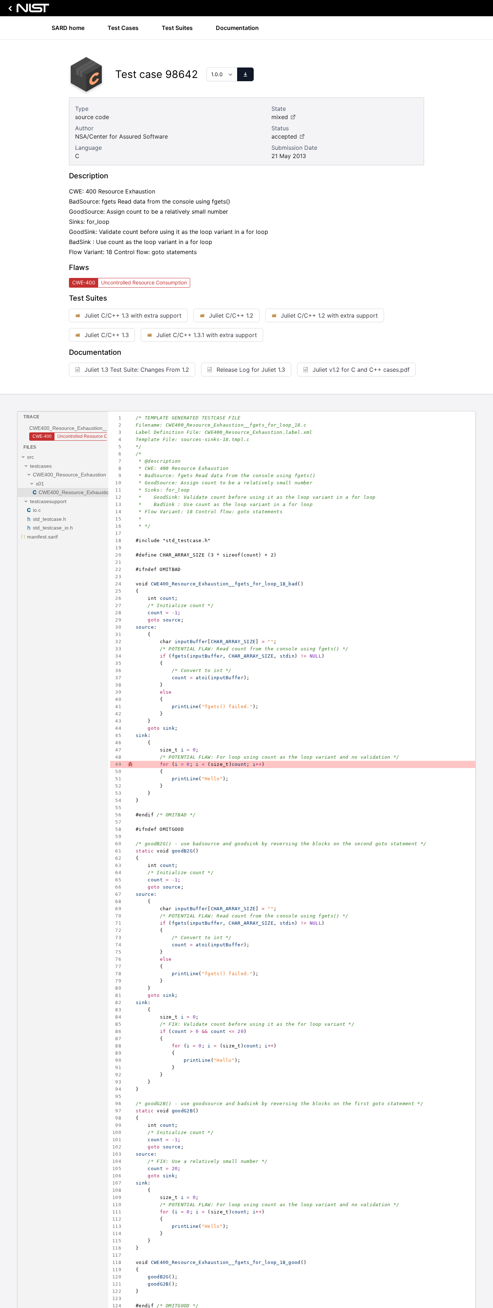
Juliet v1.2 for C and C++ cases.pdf (361, 369)
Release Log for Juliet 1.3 (251, 369)
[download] (245, 74)
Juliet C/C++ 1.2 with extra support (329, 315)
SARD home (68, 27)
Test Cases (123, 27)
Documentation (237, 27)
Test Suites (177, 27)
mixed (279, 117)
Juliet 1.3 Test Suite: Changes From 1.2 (136, 369)
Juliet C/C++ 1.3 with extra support (133, 315)
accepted (284, 136)
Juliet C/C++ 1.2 (231, 315)
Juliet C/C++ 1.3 (106, 335)
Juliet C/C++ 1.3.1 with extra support (206, 335)
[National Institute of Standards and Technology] (27, 10)
